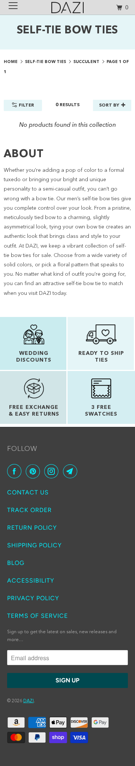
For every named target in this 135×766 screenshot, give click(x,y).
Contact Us (28, 492)
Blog (15, 562)
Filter (26, 105)
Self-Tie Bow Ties (46, 62)
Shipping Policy (34, 545)
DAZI (28, 701)
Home (11, 62)
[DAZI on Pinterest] (34, 471)
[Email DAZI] (71, 471)
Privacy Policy (33, 598)
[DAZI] (67, 7)
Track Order (29, 510)
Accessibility (30, 580)
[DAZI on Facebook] (15, 471)
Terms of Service (37, 615)
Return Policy (32, 527)
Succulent (87, 62)
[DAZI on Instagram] (53, 471)
